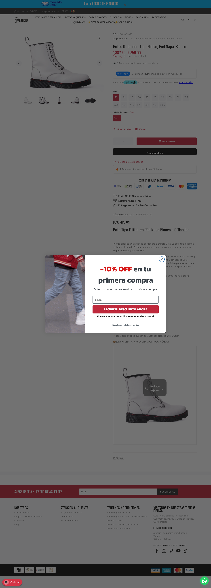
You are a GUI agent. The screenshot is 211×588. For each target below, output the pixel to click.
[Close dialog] (162, 259)
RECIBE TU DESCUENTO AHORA (126, 309)
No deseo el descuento (125, 325)
